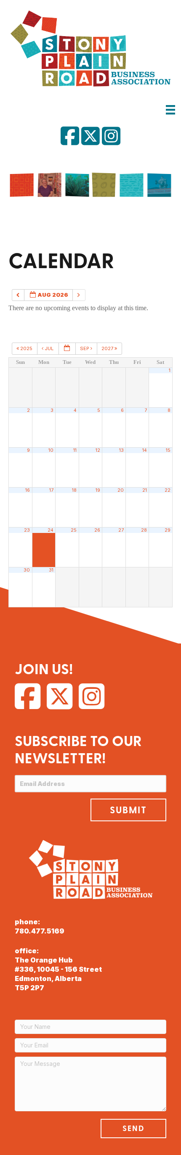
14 (144, 450)
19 (98, 490)
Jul (49, 348)
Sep (85, 348)
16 (27, 490)
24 (50, 530)
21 (144, 490)
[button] (128, 810)
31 (51, 570)
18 (74, 490)
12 (98, 450)
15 (168, 450)
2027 (107, 348)
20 (120, 490)
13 (121, 450)
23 (27, 530)
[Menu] (170, 109)
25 (74, 530)
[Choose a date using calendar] (67, 349)
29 (167, 530)
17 (51, 490)
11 (75, 450)
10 (50, 450)
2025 (26, 348)
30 (27, 570)
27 (121, 530)
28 (144, 530)
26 (97, 530)
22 (167, 490)
